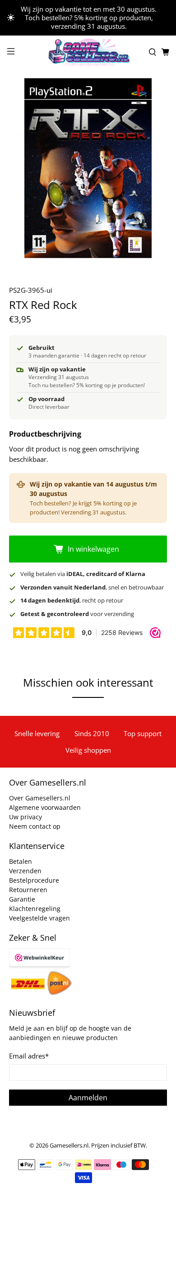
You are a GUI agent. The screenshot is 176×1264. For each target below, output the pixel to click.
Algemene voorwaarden (45, 807)
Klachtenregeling (34, 908)
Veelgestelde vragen (39, 918)
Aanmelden (88, 1098)
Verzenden (25, 870)
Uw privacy (25, 817)
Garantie (22, 899)
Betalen (20, 861)
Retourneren (28, 889)
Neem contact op (34, 826)
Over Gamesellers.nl (39, 798)
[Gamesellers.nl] (88, 52)
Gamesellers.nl (69, 1145)
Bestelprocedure (34, 880)
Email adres (29, 1055)
